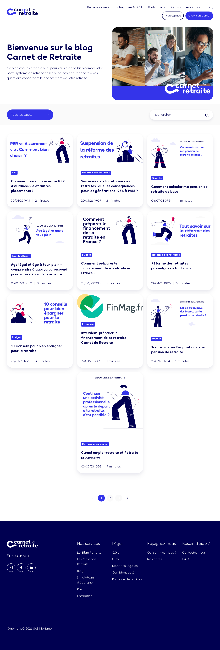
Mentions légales (125, 566)
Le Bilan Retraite (89, 552)
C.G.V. (116, 559)
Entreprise (84, 596)
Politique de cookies (127, 579)
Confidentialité (123, 572)
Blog (209, 7)
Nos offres (154, 559)
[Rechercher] (207, 115)
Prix (79, 589)
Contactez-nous (194, 552)
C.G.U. (116, 552)
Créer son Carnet (199, 15)
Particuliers (156, 7)
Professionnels (98, 7)
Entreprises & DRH (128, 7)
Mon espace (173, 15)
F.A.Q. (185, 559)
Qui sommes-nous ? (185, 7)
